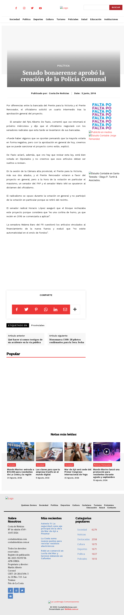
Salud (102, 508)
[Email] (65, 309)
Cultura (76, 505)
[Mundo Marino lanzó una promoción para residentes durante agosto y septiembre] (106, 451)
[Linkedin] (55, 309)
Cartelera (86, 505)
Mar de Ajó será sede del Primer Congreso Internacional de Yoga (77, 472)
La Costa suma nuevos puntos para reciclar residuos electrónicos (51, 542)
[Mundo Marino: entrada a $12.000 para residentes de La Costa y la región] (20, 451)
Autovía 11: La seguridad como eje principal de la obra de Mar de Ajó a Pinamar (51, 528)
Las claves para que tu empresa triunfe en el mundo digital (48, 472)
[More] (75, 309)
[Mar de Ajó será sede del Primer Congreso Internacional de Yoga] (78, 451)
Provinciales (37, 325)
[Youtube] (40, 8)
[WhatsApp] (46, 309)
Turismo (11, 465)
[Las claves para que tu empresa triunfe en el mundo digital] (49, 451)
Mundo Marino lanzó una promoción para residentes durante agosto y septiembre (106, 473)
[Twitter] (32, 8)
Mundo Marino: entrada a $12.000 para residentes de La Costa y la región (20, 472)
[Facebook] (16, 8)
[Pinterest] (36, 309)
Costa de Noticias (59, 93)
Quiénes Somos (29, 505)
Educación (92, 508)
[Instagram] (24, 8)
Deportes (65, 505)
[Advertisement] (46, 262)
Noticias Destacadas (102, 465)
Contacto (111, 508)
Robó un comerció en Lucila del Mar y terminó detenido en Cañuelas (52, 555)
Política (63, 66)
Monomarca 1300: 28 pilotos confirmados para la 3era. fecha (66, 341)
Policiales (109, 505)
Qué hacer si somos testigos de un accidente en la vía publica (25, 341)
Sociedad (40, 465)
